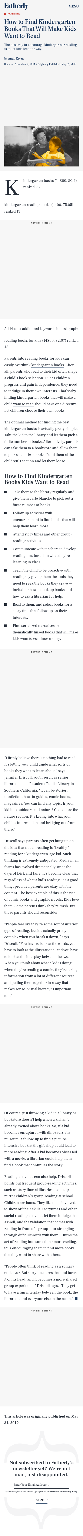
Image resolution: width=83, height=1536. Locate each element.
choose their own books (44, 410)
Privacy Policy (71, 1491)
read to (37, 371)
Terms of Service (55, 1491)
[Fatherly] (16, 6)
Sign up (41, 1500)
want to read (23, 404)
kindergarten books (47, 365)
